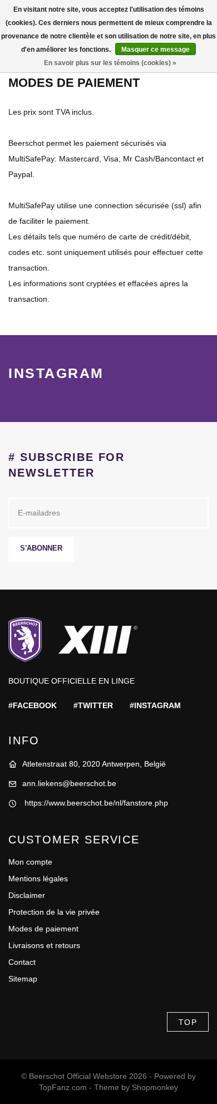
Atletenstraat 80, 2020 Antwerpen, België (94, 763)
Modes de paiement (43, 928)
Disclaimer (26, 895)
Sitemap (22, 978)
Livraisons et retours (44, 945)
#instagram (155, 705)
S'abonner (41, 548)
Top (188, 1022)
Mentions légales (38, 878)
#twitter (93, 705)
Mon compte (30, 861)
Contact (22, 962)
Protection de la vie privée (54, 911)
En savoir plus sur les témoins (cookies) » (110, 63)
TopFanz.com (63, 1087)
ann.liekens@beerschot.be (69, 783)
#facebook (32, 705)
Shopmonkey (155, 1087)
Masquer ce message (155, 49)
